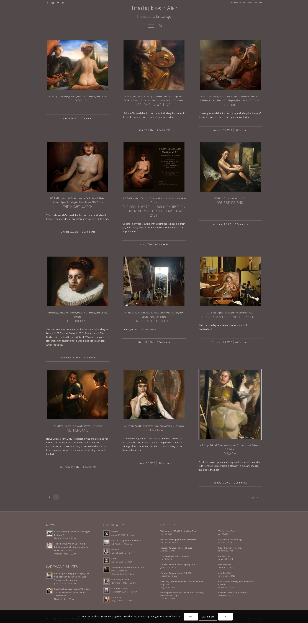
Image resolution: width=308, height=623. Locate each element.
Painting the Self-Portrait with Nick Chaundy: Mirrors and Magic (182, 594)
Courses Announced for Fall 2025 (176, 547)
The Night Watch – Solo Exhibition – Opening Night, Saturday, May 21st (153, 211)
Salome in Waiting (154, 105)
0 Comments (86, 118)
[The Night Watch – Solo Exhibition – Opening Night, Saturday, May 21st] (154, 167)
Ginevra (115, 549)
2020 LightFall (224, 96)
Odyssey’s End (230, 203)
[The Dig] (230, 65)
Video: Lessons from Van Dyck (232, 592)
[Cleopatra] (154, 394)
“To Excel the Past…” (227, 531)
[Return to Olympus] (154, 281)
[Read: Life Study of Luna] (106, 581)
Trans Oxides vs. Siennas (230, 547)
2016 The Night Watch (133, 96)
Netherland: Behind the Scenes (230, 317)
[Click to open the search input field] (159, 25)
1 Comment (90, 357)
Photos (151, 316)
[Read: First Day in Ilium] (106, 590)
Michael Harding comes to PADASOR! (178, 539)
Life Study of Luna (120, 579)
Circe (113, 558)
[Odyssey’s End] (230, 167)
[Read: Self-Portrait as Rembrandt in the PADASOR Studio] (106, 569)
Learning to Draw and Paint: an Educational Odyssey (181, 583)
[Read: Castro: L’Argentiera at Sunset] (106, 542)
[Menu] (151, 25)
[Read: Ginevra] (106, 551)
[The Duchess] (77, 281)
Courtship (78, 101)
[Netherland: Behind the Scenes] (230, 281)
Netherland (78, 430)
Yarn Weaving (224, 564)
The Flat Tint (224, 556)
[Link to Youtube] (52, 2)
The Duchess (78, 321)
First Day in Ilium (119, 588)
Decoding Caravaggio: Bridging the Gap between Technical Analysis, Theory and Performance (71, 576)
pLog (221, 525)
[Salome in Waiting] (154, 65)
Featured (72, 96)
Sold (245, 198)
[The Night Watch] (77, 167)
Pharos (114, 531)
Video (250, 312)
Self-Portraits (160, 316)
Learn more (208, 616)
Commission (63, 96)
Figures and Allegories (86, 96)
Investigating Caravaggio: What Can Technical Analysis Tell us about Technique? (72, 592)
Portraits (77, 316)
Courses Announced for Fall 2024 (176, 573)
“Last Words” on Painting (230, 539)
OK (190, 616)
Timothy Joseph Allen (154, 12)
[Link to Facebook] (47, 2)
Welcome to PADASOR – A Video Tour (178, 531)
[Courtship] (77, 65)
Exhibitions (128, 100)
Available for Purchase (163, 96)
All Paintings (53, 96)
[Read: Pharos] (106, 533)
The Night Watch (78, 206)
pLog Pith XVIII (225, 573)
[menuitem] (159, 25)
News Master (166, 100)
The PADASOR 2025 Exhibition (174, 556)
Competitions (178, 96)
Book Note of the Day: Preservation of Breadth (236, 583)
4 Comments (241, 342)
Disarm (230, 454)
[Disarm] (230, 404)
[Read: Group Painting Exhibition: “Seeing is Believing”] (49, 533)
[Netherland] (77, 395)
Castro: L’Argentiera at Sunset (126, 540)
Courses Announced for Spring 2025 (177, 564)
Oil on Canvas (101, 96)
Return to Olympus (154, 321)
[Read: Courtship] (106, 599)
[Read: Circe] (106, 560)
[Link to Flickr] (58, 2)
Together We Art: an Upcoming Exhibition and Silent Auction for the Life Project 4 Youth (71, 547)
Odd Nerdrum (172, 312)
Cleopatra (154, 430)
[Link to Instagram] (63, 2)
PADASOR (167, 525)
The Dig (230, 105)
